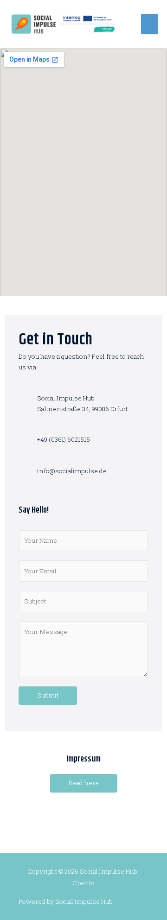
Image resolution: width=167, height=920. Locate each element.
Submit (47, 695)
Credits (83, 883)
